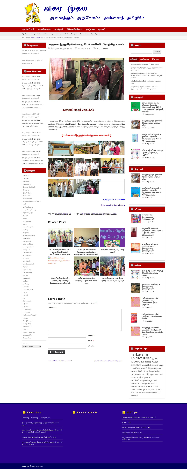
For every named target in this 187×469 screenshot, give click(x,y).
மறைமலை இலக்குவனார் (140, 377)
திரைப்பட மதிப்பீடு (28, 264)
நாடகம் (25, 275)
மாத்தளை (94, 213)
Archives (25, 344)
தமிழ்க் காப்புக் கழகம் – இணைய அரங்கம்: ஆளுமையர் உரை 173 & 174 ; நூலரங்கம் (144, 88)
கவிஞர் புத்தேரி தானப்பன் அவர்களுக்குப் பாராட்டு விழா (152, 123)
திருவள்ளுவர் (149, 371)
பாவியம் (65, 34)
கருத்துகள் (144, 59)
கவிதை (58, 34)
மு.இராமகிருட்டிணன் (29, 315)
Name (91, 335)
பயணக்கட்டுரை (28, 289)
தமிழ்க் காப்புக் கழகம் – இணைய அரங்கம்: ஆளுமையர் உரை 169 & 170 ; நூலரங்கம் (151, 191)
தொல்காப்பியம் (28, 29)
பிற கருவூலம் (27, 301)
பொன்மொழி (27, 309)
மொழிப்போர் (27, 324)
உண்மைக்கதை (28, 207)
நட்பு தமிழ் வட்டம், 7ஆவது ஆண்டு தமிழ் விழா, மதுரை (152, 152)
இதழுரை (26, 190)
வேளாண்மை (27, 338)
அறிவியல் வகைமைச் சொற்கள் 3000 (147, 392)
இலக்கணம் (27, 195)
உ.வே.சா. (141, 383)
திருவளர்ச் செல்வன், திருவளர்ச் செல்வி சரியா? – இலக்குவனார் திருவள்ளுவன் (152, 231)
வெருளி (25, 329)
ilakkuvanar (137, 361)
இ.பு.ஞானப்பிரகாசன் (155, 374)
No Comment (102, 48)
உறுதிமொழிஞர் (28, 212)
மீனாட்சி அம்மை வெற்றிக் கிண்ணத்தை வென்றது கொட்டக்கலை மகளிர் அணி (60, 280)
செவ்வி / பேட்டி (27, 252)
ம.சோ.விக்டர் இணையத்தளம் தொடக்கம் (134, 427)
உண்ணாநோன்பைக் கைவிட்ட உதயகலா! (60, 361)
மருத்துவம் (26, 312)
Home (32, 37)
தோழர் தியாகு (145, 389)
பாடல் (25, 292)
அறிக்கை (26, 178)
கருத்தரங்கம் (27, 221)
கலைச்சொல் (135, 389)
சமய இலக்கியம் (35, 34)
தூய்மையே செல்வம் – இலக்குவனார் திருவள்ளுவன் (151, 286)
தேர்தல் (25, 267)
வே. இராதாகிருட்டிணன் (108, 213)
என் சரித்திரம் (156, 389)
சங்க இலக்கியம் (44, 29)
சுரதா (133, 392)
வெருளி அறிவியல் (29, 332)
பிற (92, 34)
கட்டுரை (45, 34)
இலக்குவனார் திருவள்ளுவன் (61, 48)
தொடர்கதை (27, 270)
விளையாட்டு (27, 327)
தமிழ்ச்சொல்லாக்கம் (139, 374)
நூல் (154, 358)
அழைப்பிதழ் (27, 184)
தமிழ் (157, 371)
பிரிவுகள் (155, 59)
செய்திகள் (74, 34)
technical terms (151, 386)
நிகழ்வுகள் (90, 29)
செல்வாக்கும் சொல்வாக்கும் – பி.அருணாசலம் (145, 64)
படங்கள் (25, 281)
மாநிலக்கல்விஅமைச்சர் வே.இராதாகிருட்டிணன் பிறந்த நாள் (86, 280)
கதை (51, 34)
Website (91, 346)
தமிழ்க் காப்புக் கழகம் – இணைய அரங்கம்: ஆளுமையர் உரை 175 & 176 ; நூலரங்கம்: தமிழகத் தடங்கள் (146, 75)
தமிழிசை (26, 258)
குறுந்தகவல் (27, 241)
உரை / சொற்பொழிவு (29, 210)
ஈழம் (24, 204)
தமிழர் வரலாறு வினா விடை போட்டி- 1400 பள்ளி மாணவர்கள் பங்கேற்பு (141, 438)
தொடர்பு (97, 34)
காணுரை (26, 232)
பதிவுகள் (134, 59)
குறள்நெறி (26, 238)
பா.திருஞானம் (85, 213)
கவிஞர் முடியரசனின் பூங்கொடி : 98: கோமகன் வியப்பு (152, 316)
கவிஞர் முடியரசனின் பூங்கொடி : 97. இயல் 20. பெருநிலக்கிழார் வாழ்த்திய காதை (152, 331)
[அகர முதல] (83, 23)
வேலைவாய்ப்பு (84, 34)
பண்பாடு (26, 287)
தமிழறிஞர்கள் (27, 255)
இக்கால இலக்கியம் (75, 29)
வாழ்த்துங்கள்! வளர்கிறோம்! (130, 432)
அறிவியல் (25, 34)
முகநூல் (25, 318)
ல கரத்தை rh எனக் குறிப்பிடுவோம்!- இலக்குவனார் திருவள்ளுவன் (150, 247)
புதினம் (25, 304)
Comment (52, 307)
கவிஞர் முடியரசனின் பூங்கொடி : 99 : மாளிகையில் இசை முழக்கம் (150, 301)
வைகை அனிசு (137, 371)
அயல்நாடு (39, 37)
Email (91, 341)
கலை (25, 224)
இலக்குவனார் (27, 198)
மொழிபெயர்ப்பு (27, 321)
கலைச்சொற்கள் (28, 227)
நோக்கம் (101, 29)
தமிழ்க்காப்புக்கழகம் (139, 380)
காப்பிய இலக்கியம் (29, 235)
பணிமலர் (26, 284)
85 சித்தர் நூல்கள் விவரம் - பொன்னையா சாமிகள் (137, 417)
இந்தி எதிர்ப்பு (27, 193)
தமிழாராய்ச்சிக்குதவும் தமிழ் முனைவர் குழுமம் (107, 361)
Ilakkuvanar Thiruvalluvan (141, 356)
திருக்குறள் (59, 29)
